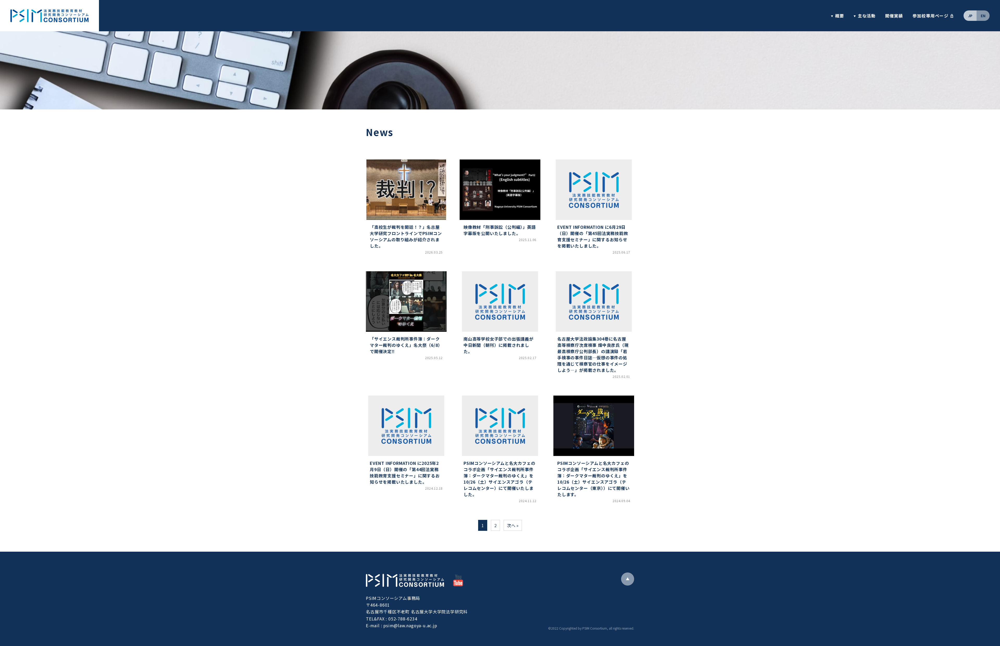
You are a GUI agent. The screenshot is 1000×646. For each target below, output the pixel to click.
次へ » (512, 525)
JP (970, 15)
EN (983, 15)
